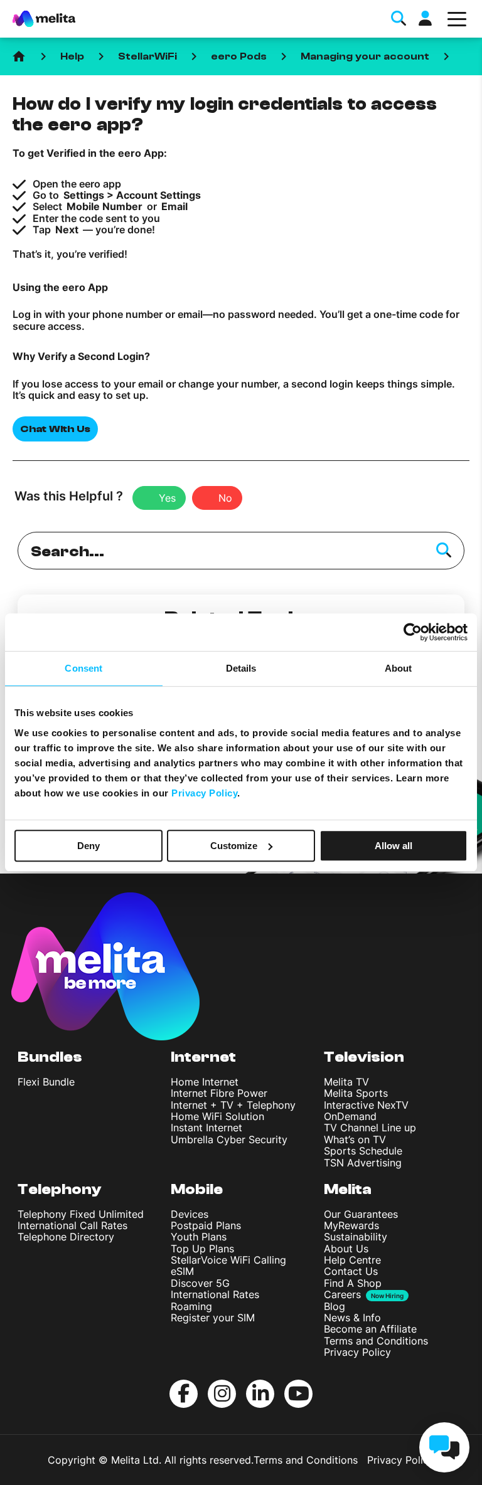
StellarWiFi (147, 56)
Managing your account (365, 56)
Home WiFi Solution (217, 1116)
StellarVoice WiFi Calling (228, 1260)
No (225, 498)
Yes (167, 498)
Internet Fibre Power (219, 1093)
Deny (88, 845)
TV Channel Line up (370, 1127)
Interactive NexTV (366, 1105)
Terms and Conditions (376, 1340)
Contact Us (351, 1271)
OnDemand (350, 1116)
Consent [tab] (83, 668)
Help (72, 56)
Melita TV (346, 1081)
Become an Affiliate (370, 1329)
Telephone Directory (66, 1236)
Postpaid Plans (206, 1225)
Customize (233, 845)
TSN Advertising (363, 1162)
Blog (334, 1306)
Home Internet (204, 1081)
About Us (346, 1248)
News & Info (352, 1317)
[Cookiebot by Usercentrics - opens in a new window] (413, 632)
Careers (342, 1294)
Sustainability (355, 1236)
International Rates (215, 1294)
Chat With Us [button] (55, 429)
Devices (189, 1214)
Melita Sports (356, 1093)
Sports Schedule (363, 1150)
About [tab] (398, 668)
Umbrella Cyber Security (229, 1139)
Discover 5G (200, 1283)
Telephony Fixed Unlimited (81, 1214)
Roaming (191, 1306)
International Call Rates (72, 1225)
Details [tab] (241, 668)
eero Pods (239, 56)
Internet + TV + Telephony (233, 1105)
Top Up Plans (202, 1248)
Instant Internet (206, 1127)
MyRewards (351, 1225)
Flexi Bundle (46, 1081)
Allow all (393, 845)
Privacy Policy (357, 1352)
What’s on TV (355, 1139)
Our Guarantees (361, 1214)
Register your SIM (213, 1317)
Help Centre (352, 1260)
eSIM (182, 1271)
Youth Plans (199, 1236)
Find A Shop (353, 1283)
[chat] (444, 1447)
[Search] (443, 550)
